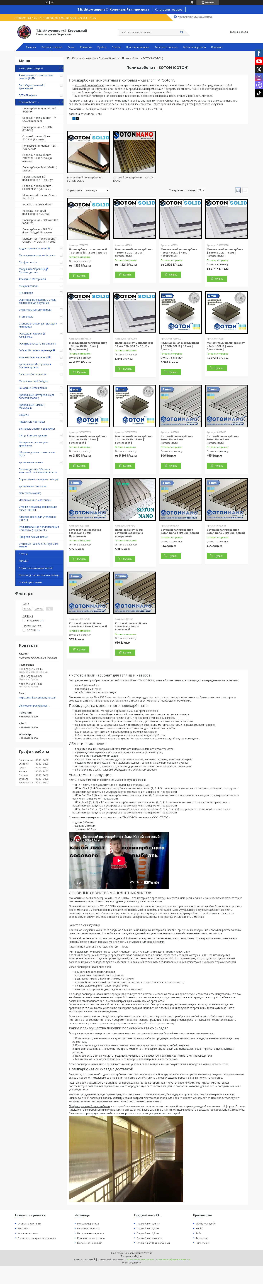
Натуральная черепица (90, 1233)
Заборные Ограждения (33, 388)
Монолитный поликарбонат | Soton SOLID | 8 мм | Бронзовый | (134, 439)
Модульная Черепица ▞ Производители (33, 270)
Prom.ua (147, 1253)
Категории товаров (169, 9)
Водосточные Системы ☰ (34, 248)
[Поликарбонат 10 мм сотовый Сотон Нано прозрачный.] (134, 499)
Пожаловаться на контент (140, 1259)
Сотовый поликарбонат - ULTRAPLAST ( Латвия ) (37, 187)
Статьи (116, 47)
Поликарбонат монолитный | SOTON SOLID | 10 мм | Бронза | (180, 346)
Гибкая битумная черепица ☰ (37, 350)
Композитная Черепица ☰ (35, 357)
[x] (77, 119)
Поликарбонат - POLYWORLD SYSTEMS (40, 221)
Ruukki (199, 1228)
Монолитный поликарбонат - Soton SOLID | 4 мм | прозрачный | (180, 252)
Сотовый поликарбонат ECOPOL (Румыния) (37, 138)
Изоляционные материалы (35, 500)
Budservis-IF (202, 1242)
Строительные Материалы (35, 309)
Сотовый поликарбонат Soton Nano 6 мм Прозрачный (223, 439)
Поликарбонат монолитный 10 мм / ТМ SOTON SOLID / (134, 344)
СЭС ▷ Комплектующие (33, 435)
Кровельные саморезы (33, 486)
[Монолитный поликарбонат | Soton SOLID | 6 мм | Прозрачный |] (226, 219)
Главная (31, 47)
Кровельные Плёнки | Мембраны (32, 406)
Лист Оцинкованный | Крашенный (32, 86)
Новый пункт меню (30, 582)
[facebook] (74, 119)
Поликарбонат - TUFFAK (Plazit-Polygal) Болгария (37, 231)
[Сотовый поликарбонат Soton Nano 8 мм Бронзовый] (88, 592)
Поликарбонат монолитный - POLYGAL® (40, 147)
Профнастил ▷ (28, 262)
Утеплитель (26, 316)
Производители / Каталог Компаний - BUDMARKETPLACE (38, 471)
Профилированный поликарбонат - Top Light (37, 178)
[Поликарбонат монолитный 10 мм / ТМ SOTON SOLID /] (134, 312)
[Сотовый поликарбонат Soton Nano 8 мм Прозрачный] (88, 499)
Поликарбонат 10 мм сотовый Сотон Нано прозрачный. (129, 533)
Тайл (198, 1233)
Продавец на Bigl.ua (131, 1256)
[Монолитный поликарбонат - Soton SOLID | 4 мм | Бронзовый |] (226, 312)
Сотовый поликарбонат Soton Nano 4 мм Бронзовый (180, 531)
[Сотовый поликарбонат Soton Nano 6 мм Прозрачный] (226, 406)
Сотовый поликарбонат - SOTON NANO (133, 179)
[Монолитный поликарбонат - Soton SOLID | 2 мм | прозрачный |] (134, 219)
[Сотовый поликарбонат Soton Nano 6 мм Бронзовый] (226, 499)
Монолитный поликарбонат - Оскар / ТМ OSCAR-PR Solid (40, 240)
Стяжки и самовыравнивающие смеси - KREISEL (38, 508)
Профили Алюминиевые (33, 536)
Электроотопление (166, 47)
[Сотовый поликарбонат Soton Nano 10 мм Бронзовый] (134, 592)
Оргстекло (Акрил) (30, 493)
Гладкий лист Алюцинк (149, 1238)
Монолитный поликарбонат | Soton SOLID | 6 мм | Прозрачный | (226, 252)
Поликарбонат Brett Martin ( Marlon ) (39, 169)
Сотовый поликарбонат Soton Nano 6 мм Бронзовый (226, 531)
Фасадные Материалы (32, 279)
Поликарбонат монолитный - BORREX (40, 110)
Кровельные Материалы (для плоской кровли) (36, 396)
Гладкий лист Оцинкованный (153, 1242)
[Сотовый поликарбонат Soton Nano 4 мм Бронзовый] (180, 499)
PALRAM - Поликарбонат (37, 204)
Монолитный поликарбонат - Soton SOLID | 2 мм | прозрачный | (134, 252)
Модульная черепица (89, 1242)
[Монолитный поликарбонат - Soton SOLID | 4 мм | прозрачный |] (180, 219)
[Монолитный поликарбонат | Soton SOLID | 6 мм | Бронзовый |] (88, 406)
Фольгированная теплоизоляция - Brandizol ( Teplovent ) (39, 528)
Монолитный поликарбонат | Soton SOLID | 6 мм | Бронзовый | (88, 439)
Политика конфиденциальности (173, 1259)
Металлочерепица (194, 47)
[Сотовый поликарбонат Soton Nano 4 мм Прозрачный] (180, 406)
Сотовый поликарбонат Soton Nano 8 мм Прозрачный (85, 533)
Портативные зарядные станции (38, 479)
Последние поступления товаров (37, 1238)
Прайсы (101, 47)
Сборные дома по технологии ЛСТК (37, 454)
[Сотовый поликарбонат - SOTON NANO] (134, 151)
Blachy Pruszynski (206, 1223)
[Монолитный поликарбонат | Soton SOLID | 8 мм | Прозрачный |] (88, 312)
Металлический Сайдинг (33, 381)
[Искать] (181, 32)
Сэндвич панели (28, 286)
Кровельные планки (31, 462)
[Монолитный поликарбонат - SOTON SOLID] (88, 151)
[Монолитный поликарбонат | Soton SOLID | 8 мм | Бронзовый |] (134, 406)
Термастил (202, 1238)
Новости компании (137, 47)
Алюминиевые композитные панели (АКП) (36, 76)
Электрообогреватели (32, 374)
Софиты (24, 415)
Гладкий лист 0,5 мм (148, 1228)
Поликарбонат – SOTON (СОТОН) (37, 128)
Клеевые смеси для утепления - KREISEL (38, 518)
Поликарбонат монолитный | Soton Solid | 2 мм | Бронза (88, 251)
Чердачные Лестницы (32, 421)
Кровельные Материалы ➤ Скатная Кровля (35, 365)
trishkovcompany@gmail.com (34, 705)
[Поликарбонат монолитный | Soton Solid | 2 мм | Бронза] (88, 219)
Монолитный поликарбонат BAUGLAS (39, 196)
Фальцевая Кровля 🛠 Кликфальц (32, 335)
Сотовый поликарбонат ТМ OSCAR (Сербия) (39, 119)
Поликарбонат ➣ (29, 102)
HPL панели (26, 292)
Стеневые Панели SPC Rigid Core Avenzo (38, 545)
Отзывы (23, 561)
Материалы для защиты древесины (33, 444)
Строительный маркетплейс (36, 568)
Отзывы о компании (29, 1223)
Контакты (86, 47)
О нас (71, 47)
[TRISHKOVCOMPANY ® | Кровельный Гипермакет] (24, 32)
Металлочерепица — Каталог (37, 255)
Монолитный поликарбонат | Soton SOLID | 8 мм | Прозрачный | (88, 346)
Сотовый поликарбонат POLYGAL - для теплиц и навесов (37, 158)
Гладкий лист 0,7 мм (148, 1233)
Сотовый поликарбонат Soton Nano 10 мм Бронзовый (131, 626)
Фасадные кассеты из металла (37, 343)
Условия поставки (28, 1233)
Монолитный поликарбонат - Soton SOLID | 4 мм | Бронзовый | (226, 346)
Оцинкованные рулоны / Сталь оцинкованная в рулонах (37, 301)
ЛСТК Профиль (28, 95)
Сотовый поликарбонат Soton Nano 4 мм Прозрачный (177, 439)
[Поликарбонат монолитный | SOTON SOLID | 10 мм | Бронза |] (180, 312)
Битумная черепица (88, 1228)
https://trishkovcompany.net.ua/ (37, 697)
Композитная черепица (91, 1238)
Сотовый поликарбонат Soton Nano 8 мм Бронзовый (88, 624)
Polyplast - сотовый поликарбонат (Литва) (36, 212)
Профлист (217, 47)
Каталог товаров (51, 47)
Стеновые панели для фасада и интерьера (38, 325)
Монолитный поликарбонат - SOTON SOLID (85, 179)
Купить (81, 275)
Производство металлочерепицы (39, 575)
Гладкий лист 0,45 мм (148, 1223)
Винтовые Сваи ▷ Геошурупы (37, 428)
